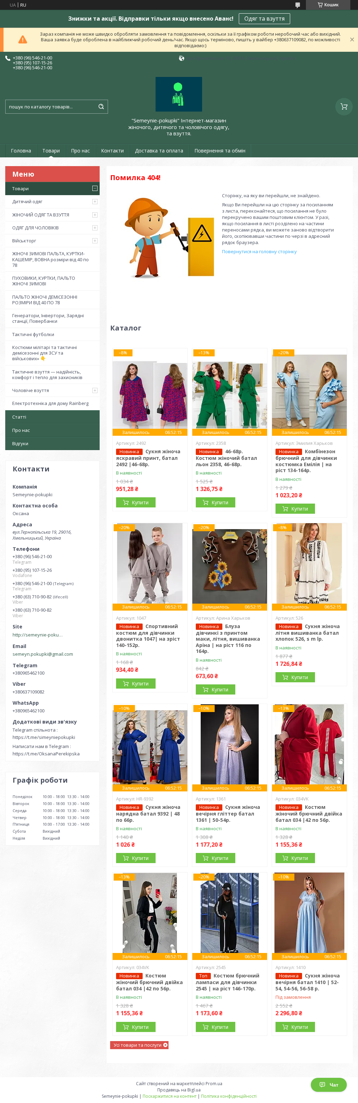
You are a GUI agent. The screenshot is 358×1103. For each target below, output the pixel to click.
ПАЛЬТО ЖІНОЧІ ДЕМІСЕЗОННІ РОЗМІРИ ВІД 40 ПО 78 (44, 300)
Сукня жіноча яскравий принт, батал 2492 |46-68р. (148, 458)
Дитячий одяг (27, 201)
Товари (51, 150)
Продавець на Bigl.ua (179, 1090)
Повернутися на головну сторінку (259, 251)
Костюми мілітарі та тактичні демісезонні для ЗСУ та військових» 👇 (44, 353)
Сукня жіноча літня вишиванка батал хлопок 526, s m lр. (307, 632)
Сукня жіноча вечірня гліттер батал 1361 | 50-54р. (228, 813)
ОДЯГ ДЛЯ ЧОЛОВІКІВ (35, 228)
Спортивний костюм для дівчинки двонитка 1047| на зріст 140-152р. (148, 635)
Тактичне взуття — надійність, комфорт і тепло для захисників (47, 374)
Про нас (80, 150)
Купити (140, 502)
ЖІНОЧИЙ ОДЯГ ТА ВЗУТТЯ (40, 215)
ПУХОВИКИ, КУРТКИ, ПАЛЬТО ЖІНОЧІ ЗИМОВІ (43, 281)
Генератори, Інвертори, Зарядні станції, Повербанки (48, 318)
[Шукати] (101, 107)
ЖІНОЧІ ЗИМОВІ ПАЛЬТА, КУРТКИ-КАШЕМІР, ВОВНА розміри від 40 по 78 (50, 259)
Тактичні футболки (33, 334)
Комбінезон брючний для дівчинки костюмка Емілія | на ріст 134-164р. (306, 461)
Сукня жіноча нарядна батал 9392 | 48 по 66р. (148, 813)
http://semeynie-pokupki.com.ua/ (39, 635)
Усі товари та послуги (138, 1045)
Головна (21, 150)
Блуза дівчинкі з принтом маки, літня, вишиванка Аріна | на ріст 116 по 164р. (228, 639)
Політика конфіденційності (229, 1096)
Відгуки (20, 443)
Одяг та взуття (264, 18)
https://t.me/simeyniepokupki (44, 737)
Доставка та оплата (159, 150)
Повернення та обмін (219, 150)
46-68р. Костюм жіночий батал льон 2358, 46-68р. (226, 458)
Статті (19, 417)
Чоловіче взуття (30, 390)
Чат (334, 1085)
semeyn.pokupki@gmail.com (43, 654)
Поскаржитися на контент (169, 1096)
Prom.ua (214, 1084)
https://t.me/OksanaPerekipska (46, 753)
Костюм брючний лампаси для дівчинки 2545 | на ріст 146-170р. (227, 982)
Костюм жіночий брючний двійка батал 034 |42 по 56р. (308, 813)
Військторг (24, 240)
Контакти (112, 150)
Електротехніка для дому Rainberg (50, 403)
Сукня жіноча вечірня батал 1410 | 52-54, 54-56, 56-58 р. (307, 982)
